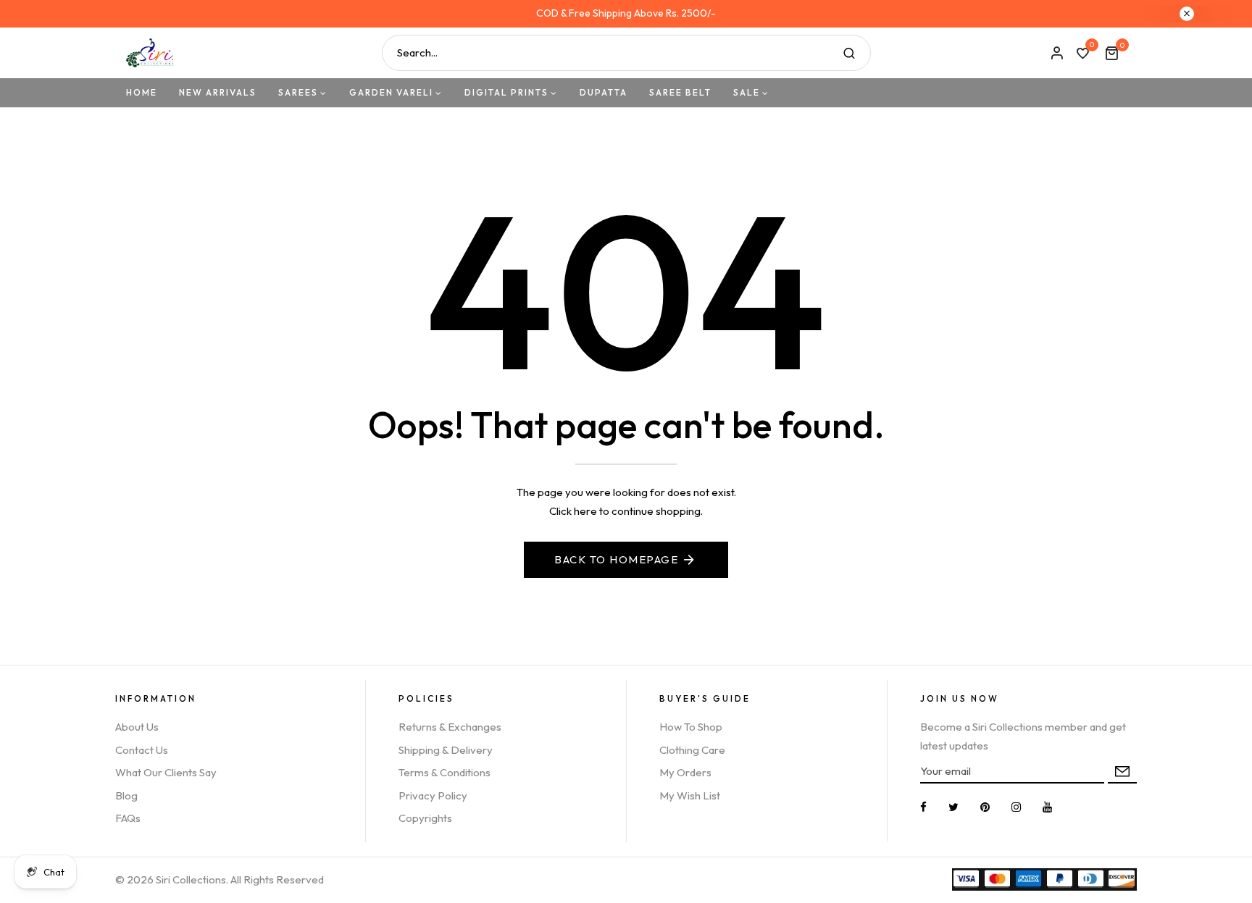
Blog (126, 795)
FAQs (128, 818)
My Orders (685, 772)
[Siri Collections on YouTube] (1047, 807)
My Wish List (689, 795)
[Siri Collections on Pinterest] (985, 807)
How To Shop (690, 727)
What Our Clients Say (166, 772)
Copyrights (425, 818)
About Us (137, 727)
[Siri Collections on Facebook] (923, 807)
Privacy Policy (432, 795)
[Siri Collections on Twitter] (953, 807)
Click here (573, 511)
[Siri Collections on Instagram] (1016, 807)
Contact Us (141, 750)
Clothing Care (692, 750)
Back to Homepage (616, 559)
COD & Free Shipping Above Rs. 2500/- (626, 13)
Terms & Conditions (444, 772)
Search (849, 53)
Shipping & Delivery (445, 750)
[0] (1082, 54)
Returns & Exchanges (449, 727)
